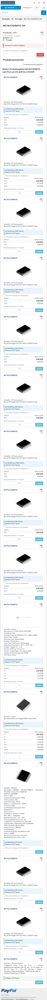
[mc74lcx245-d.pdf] (42, 33)
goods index (5, 995)
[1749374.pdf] (41, 764)
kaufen (40, 55)
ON (11, 38)
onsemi (13, 629)
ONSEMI (14, 788)
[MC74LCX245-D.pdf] (41, 959)
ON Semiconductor (17, 102)
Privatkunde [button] (27, 7)
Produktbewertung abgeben (33, 64)
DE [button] (37, 7)
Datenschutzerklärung (7, 999)
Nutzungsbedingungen (22, 999)
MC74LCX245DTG (11, 77)
